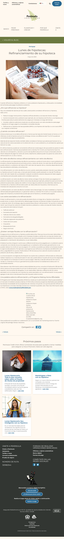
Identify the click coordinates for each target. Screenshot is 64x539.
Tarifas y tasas (6, 3)
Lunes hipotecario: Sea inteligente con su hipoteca (16, 422)
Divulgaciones (32, 522)
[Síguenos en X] (38, 465)
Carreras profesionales (9, 455)
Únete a (57, 29)
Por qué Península (44, 29)
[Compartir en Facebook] (37, 327)
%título (5, 332)
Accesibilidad (32, 527)
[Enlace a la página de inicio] (32, 15)
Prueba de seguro (8, 457)
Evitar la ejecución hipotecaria (32, 525)
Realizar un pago (32, 501)
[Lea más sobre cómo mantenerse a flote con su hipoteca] (47, 371)
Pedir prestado (15, 29)
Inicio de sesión (32, 490)
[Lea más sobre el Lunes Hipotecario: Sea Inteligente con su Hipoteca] (16, 417)
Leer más (21, 391)
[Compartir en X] (39, 327)
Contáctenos (33, 3)
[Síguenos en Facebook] (34, 465)
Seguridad (32, 523)
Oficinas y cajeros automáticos (17, 3)
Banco (6, 29)
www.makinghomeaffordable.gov (20, 287)
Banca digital (37, 453)
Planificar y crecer (29, 29)
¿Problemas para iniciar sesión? (32, 494)
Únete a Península (8, 449)
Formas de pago (38, 455)
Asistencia (5, 451)
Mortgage (32, 46)
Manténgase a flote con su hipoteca (43, 376)
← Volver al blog (10, 40)
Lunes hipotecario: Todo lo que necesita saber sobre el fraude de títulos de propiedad (14, 378)
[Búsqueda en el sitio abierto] (50, 3)
